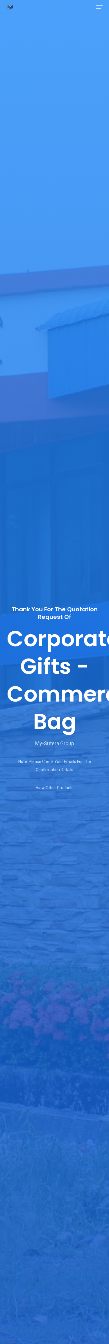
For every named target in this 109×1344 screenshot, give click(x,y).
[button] (99, 7)
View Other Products (55, 787)
